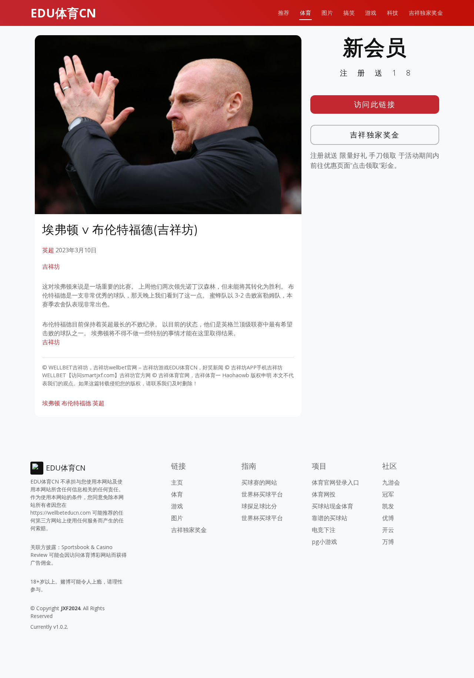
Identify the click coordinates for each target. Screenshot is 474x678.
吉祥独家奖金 (426, 12)
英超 (48, 250)
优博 (388, 518)
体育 (305, 12)
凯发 (388, 506)
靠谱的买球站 (329, 518)
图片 (327, 12)
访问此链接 (375, 104)
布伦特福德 (76, 403)
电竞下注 (324, 530)
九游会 (391, 482)
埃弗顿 (51, 403)
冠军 (388, 494)
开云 (388, 530)
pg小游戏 (324, 542)
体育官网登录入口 (335, 482)
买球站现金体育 (332, 506)
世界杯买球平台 (262, 494)
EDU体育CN (63, 13)
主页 (177, 482)
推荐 (284, 12)
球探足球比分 (259, 506)
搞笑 (349, 12)
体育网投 (324, 494)
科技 (392, 12)
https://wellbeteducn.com (60, 512)
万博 (388, 542)
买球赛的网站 (259, 482)
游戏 (371, 12)
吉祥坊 (51, 266)
